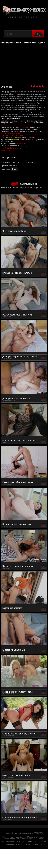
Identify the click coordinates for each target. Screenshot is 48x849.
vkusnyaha (5, 150)
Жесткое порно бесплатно (12, 135)
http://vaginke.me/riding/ (11, 148)
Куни (14, 169)
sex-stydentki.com (30, 841)
